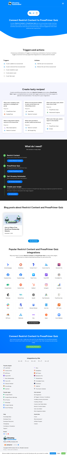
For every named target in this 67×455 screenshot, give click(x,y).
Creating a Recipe (38, 401)
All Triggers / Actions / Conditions (42, 397)
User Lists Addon (38, 408)
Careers (36, 423)
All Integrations (37, 394)
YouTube (8, 433)
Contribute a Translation (9, 426)
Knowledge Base (7, 416)
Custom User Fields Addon (40, 404)
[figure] (4, 64)
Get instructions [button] (13, 194)
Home (35, 416)
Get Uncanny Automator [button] (15, 181)
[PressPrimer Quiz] (37, 13)
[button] (63, 3)
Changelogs (6, 423)
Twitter (6, 433)
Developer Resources (8, 421)
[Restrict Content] (30, 13)
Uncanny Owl (14, 441)
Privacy (5, 449)
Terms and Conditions (12, 449)
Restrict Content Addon (40, 406)
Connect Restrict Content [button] (15, 160)
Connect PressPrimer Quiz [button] (15, 171)
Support (5, 428)
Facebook (4, 433)
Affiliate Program (38, 421)
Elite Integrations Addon (40, 411)
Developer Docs (7, 419)
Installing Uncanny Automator (41, 399)
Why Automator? (38, 419)
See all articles (33, 241)
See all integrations (33, 322)
